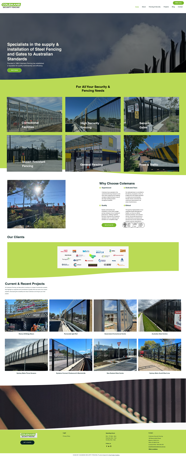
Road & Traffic (148, 164)
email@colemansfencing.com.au (157, 446)
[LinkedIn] (108, 446)
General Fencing (91, 164)
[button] (155, 6)
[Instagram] (111, 446)
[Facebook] (106, 446)
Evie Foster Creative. (114, 455)
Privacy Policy (66, 436)
